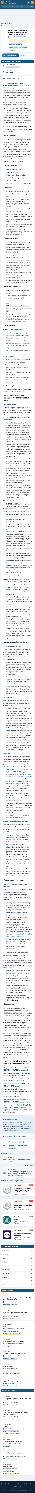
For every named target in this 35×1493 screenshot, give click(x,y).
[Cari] (32, 6)
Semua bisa (12, 1148)
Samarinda (17, 1254)
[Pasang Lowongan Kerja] (32, 2)
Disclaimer (17, 1486)
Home (4, 23)
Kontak (20, 1484)
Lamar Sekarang (11, 55)
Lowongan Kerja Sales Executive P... (11, 26)
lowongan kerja (20, 1142)
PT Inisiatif (12, 1145)
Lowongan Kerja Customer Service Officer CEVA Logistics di (19, 776)
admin (11, 1136)
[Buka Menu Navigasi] (28, 2)
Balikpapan (17, 1250)
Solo (17, 1284)
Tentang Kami (12, 1484)
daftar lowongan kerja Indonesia (16, 439)
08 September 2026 (12, 67)
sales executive (22, 1145)
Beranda (3, 1484)
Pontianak (17, 1273)
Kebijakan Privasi (29, 1484)
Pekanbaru (17, 1269)
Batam (10, 23)
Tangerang (17, 1266)
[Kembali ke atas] (32, 1483)
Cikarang (17, 1281)
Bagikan (24, 55)
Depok (17, 1277)
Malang (17, 1262)
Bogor (17, 1258)
